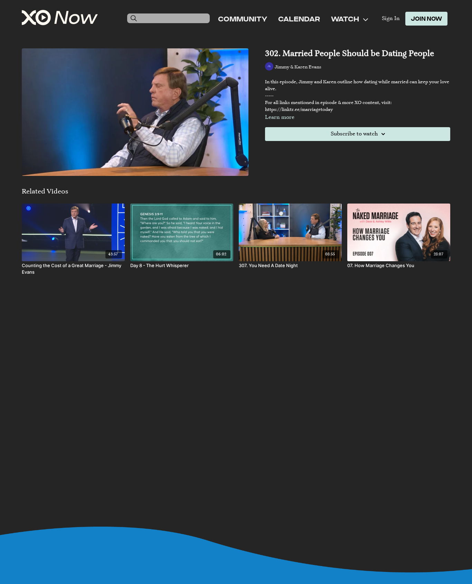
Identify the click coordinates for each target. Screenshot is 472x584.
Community (242, 19)
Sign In (391, 18)
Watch (345, 19)
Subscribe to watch (354, 134)
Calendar (299, 19)
